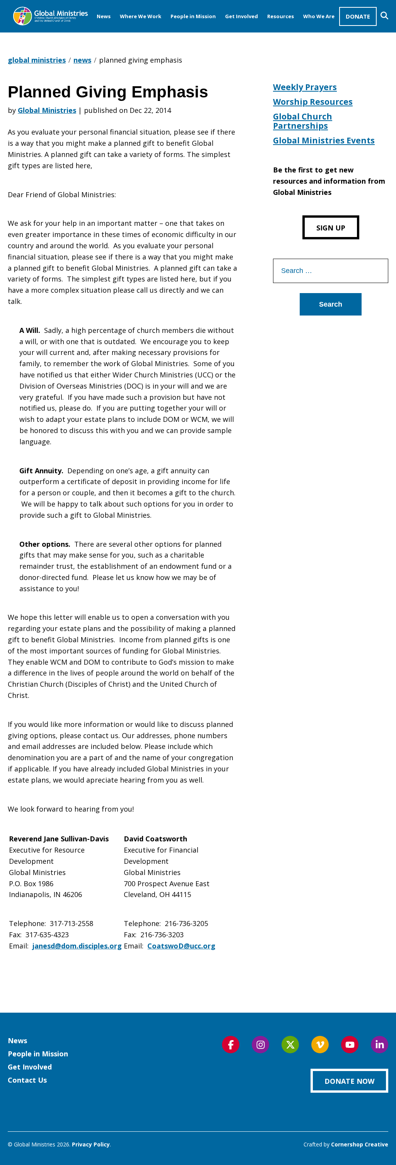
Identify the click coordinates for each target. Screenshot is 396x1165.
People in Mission (193, 16)
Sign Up (330, 227)
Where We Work (140, 16)
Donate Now (349, 1081)
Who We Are (319, 16)
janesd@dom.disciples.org (77, 945)
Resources (280, 16)
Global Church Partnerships (302, 121)
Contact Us (27, 1080)
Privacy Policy (91, 1144)
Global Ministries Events (324, 140)
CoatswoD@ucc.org (181, 945)
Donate (358, 16)
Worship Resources (313, 101)
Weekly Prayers (305, 87)
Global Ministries (47, 110)
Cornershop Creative (359, 1144)
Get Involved (241, 16)
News (104, 16)
